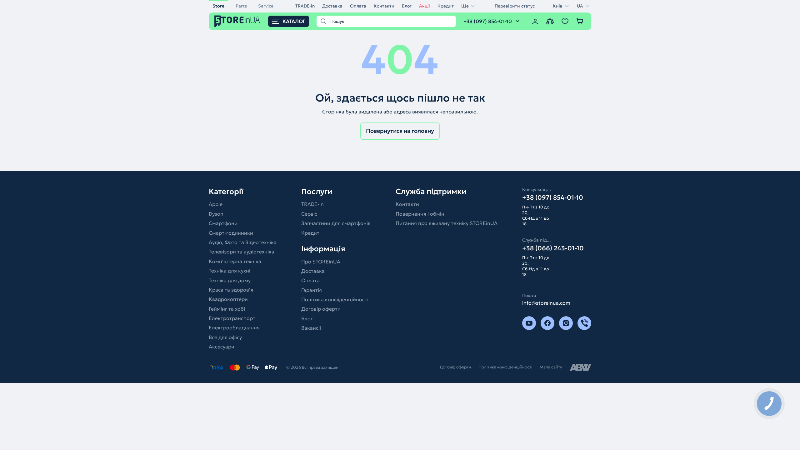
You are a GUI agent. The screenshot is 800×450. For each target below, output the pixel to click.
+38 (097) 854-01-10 (552, 197)
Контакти (384, 6)
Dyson (216, 214)
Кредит (446, 6)
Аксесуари (221, 346)
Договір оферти (321, 309)
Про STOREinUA (320, 261)
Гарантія (311, 290)
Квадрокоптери (228, 299)
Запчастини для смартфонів (336, 223)
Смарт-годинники (231, 233)
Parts (241, 6)
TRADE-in (305, 6)
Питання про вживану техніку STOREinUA (447, 223)
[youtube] (529, 323)
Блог (407, 6)
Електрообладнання (234, 327)
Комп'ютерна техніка (235, 261)
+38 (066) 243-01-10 (553, 248)
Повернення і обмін (420, 214)
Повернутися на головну (400, 130)
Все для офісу (225, 337)
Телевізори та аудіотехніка (241, 251)
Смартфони (223, 223)
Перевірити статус (515, 6)
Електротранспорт (232, 318)
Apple (215, 204)
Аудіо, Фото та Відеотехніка (243, 242)
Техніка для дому (230, 280)
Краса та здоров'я (231, 290)
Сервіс (309, 214)
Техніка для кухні (229, 271)
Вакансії (311, 328)
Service (265, 6)
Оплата (358, 6)
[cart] (580, 21)
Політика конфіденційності (334, 299)
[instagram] (566, 323)
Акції (424, 6)
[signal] (584, 323)
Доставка (332, 6)
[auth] (535, 21)
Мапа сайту (551, 367)
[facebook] (547, 323)
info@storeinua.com (546, 303)
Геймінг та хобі (227, 309)
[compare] (550, 21)
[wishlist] (565, 21)
